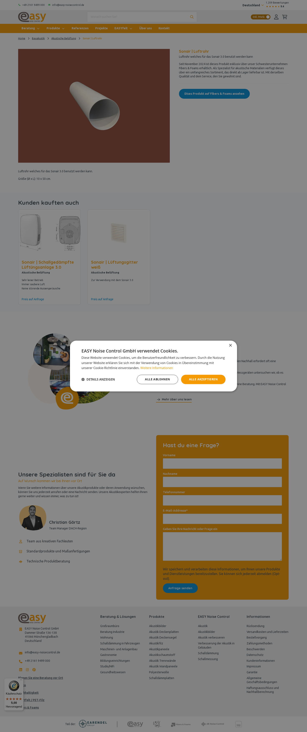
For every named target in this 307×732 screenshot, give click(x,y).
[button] (98, 379)
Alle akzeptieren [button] (203, 379)
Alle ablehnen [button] (157, 379)
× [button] (230, 345)
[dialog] (153, 366)
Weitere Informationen (156, 368)
